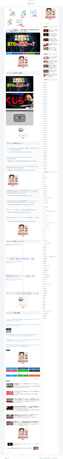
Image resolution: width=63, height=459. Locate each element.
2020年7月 (45, 159)
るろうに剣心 (45, 202)
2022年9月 (45, 100)
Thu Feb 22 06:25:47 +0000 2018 (26, 195)
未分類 (44, 281)
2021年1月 (45, 146)
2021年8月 (45, 130)
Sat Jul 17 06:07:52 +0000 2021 (29, 170)
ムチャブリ (45, 245)
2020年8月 (45, 157)
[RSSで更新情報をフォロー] (34, 376)
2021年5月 (45, 137)
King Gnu (45, 184)
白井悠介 (44, 288)
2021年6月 (45, 134)
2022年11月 (45, 96)
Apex (44, 179)
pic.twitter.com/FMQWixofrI (11, 158)
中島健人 (44, 247)
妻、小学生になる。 (46, 265)
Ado (44, 175)
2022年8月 (45, 103)
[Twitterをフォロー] (11, 376)
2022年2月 (45, 116)
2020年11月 (45, 150)
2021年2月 (45, 143)
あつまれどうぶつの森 (47, 197)
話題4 (44, 306)
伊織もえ (44, 252)
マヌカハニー (45, 240)
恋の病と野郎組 (46, 274)
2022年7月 (45, 105)
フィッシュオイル (46, 227)
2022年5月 (45, 109)
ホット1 (44, 229)
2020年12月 (45, 148)
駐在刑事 (44, 315)
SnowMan (45, 193)
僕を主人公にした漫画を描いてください (50, 256)
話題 (44, 299)
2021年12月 (45, 121)
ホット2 (44, 231)
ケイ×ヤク (45, 209)
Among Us (45, 177)
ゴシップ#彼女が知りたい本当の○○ (49, 211)
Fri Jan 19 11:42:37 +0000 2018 (27, 204)
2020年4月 (45, 166)
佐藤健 (44, 254)
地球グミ (44, 263)
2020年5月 (45, 164)
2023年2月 (45, 89)
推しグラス (45, 279)
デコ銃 (44, 213)
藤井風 (44, 297)
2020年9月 (45, 155)
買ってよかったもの (46, 311)
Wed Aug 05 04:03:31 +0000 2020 (30, 221)
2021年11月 (45, 123)
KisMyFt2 (45, 188)
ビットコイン (45, 220)
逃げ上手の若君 (46, 313)
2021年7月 (45, 132)
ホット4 (44, 236)
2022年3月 (45, 114)
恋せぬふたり (45, 272)
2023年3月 (45, 87)
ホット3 (44, 234)
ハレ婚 (44, 218)
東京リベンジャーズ (46, 286)
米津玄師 (44, 295)
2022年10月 (45, 98)
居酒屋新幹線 (45, 270)
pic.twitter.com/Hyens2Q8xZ (16, 149)
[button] (56, 22)
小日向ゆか (45, 268)
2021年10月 (45, 125)
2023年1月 (45, 91)
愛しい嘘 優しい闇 (46, 277)
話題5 (44, 308)
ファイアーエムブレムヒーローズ (49, 222)
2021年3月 (45, 141)
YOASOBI (45, 195)
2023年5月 (45, 82)
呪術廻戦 (44, 261)
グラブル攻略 (45, 206)
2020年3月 (45, 168)
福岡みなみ (45, 290)
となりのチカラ (46, 200)
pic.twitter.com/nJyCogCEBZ (19, 167)
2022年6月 (45, 107)
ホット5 (44, 238)
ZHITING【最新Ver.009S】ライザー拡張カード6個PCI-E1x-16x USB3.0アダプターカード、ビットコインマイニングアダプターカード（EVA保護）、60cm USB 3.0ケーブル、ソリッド (23, 335)
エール (44, 204)
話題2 (44, 302)
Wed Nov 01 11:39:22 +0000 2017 (25, 212)
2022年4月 (45, 112)
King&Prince (45, 186)
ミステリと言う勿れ (46, 243)
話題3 (44, 304)
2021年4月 (45, 139)
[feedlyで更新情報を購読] (23, 376)
